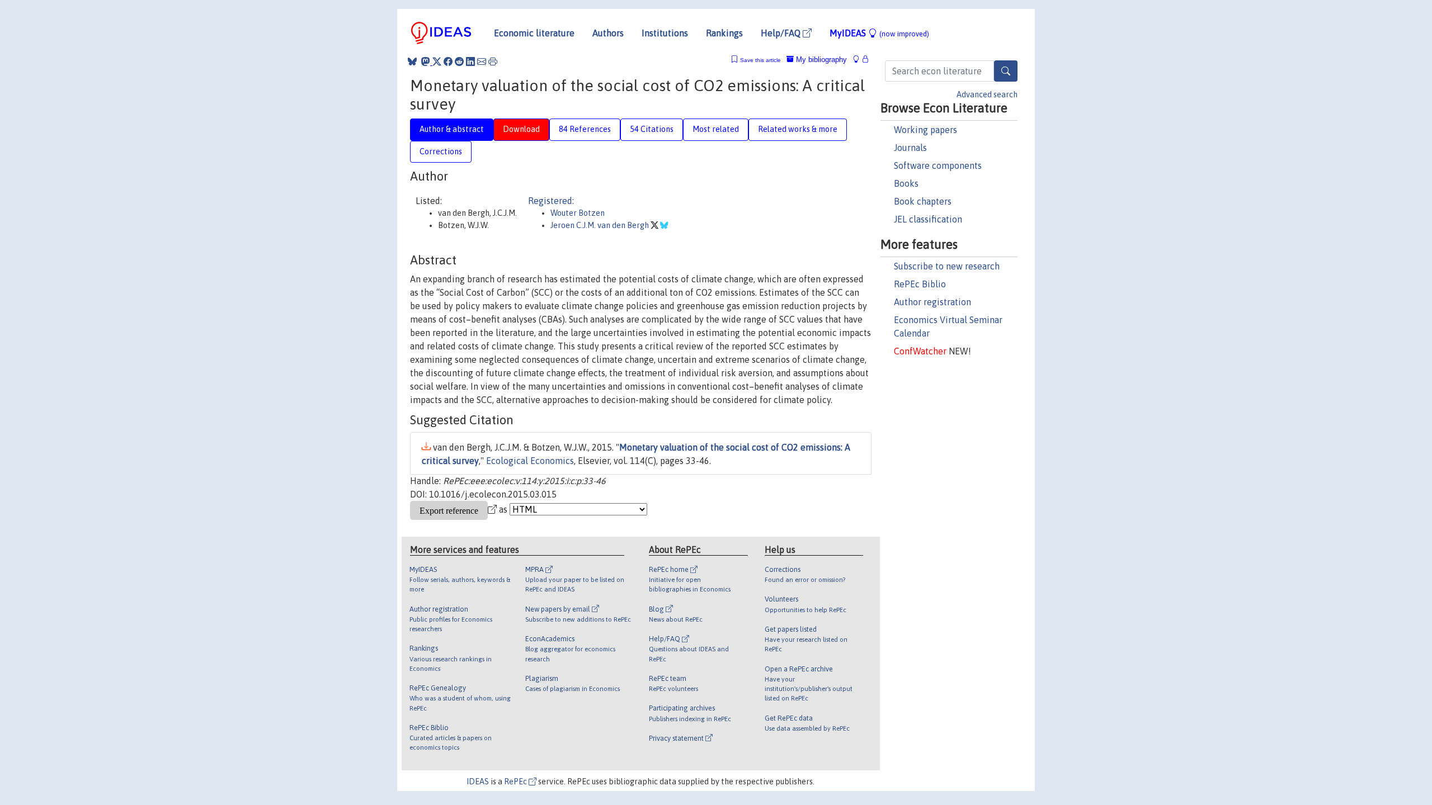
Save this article (760, 60)
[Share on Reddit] (459, 61)
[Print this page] (492, 61)
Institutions (665, 33)
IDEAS (478, 781)
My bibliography (820, 59)
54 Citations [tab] (651, 129)
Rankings (724, 33)
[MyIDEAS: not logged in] (859, 59)
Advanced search (987, 94)
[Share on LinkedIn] (470, 61)
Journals (910, 148)
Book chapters (922, 201)
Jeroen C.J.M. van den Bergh (600, 225)
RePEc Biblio (920, 284)
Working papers (925, 130)
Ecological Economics (530, 461)
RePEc (516, 781)
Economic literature (534, 33)
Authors (608, 33)
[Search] (1006, 71)
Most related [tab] (716, 129)
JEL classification (928, 219)
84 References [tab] (585, 129)
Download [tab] (521, 129)
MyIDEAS (879, 33)
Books (906, 183)
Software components (938, 165)
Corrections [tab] (441, 151)
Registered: (551, 201)
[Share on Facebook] (448, 61)
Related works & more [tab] (797, 129)
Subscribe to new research (947, 266)
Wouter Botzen (577, 213)
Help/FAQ (782, 33)
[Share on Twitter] (436, 61)
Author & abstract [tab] (452, 129)
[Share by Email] (481, 61)
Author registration (932, 302)
